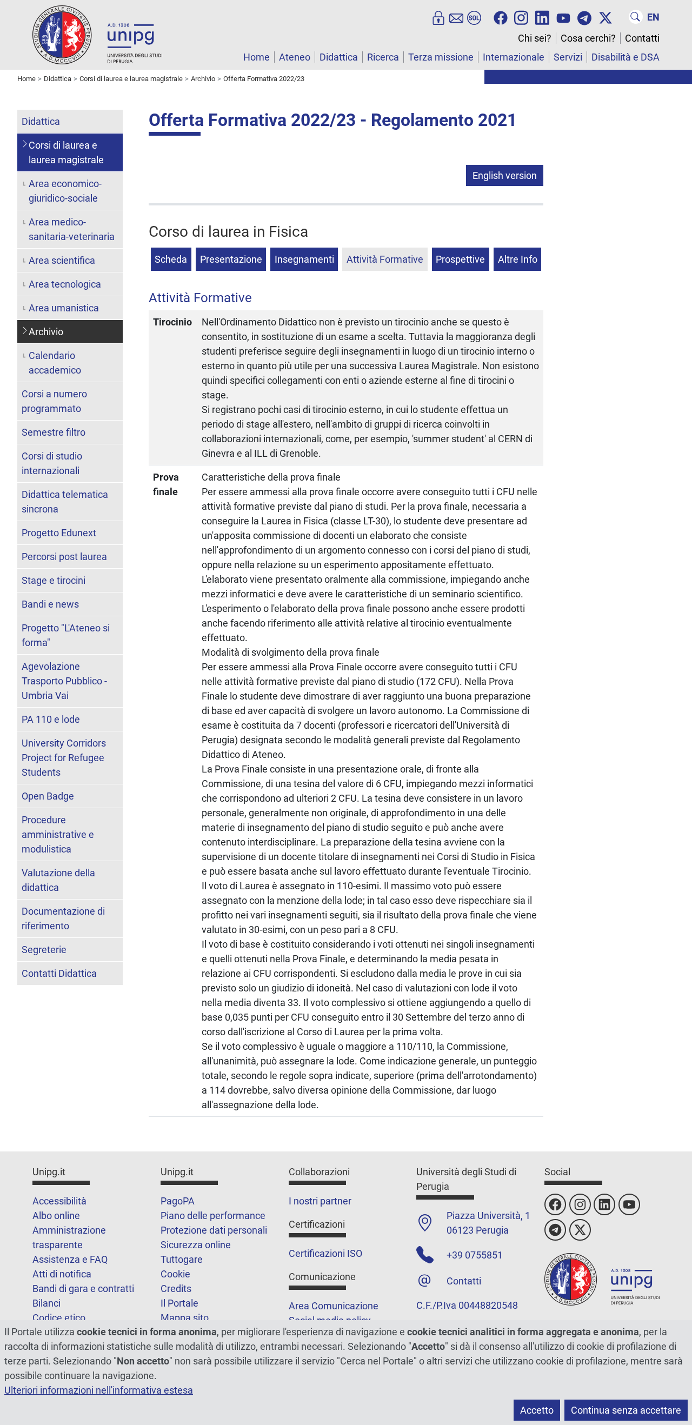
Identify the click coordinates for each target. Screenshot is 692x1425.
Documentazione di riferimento (63, 918)
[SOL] (474, 17)
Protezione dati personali (214, 1230)
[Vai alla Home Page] (97, 34)
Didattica (339, 57)
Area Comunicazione (333, 1305)
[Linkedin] (542, 17)
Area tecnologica (65, 284)
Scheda (171, 259)
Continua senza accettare (626, 1410)
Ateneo (294, 57)
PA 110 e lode (51, 719)
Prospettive (460, 259)
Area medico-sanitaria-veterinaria (72, 229)
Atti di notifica (61, 1274)
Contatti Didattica (59, 973)
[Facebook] (501, 17)
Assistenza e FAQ (70, 1259)
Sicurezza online (196, 1244)
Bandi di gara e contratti (83, 1288)
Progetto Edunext (59, 532)
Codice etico (58, 1317)
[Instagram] (521, 17)
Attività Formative (385, 259)
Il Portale (179, 1303)
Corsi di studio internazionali (52, 463)
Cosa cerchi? (588, 38)
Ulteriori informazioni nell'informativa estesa (98, 1390)
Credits (176, 1288)
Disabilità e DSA (625, 57)
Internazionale (513, 57)
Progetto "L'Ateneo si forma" (66, 635)
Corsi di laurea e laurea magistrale (66, 152)
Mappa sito (185, 1317)
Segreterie (44, 949)
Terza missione (441, 57)
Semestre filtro (53, 432)
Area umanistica (64, 308)
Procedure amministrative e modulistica (58, 834)
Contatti (642, 38)
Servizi (568, 57)
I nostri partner (320, 1201)
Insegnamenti (304, 259)
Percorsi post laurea (64, 556)
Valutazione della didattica (58, 880)
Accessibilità (59, 1201)
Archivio (46, 331)
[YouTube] (563, 17)
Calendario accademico (55, 363)
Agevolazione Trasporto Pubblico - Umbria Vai (64, 681)
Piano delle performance (213, 1215)
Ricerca (383, 57)
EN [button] (653, 17)
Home (256, 57)
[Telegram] (584, 17)
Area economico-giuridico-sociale (65, 191)
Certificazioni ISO (325, 1253)
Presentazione (231, 259)
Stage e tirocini (53, 580)
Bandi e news (50, 604)
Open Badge (48, 796)
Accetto (537, 1410)
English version (505, 175)
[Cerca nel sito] (636, 17)
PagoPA (178, 1201)
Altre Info (517, 259)
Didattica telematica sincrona (65, 502)
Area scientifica (62, 260)
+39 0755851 (475, 1255)
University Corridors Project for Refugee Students (64, 757)
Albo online (56, 1215)
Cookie (175, 1274)
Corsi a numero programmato (54, 401)
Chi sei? (534, 38)
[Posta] (456, 17)
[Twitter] (605, 17)
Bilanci (46, 1303)
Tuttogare (182, 1259)
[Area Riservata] (438, 17)
